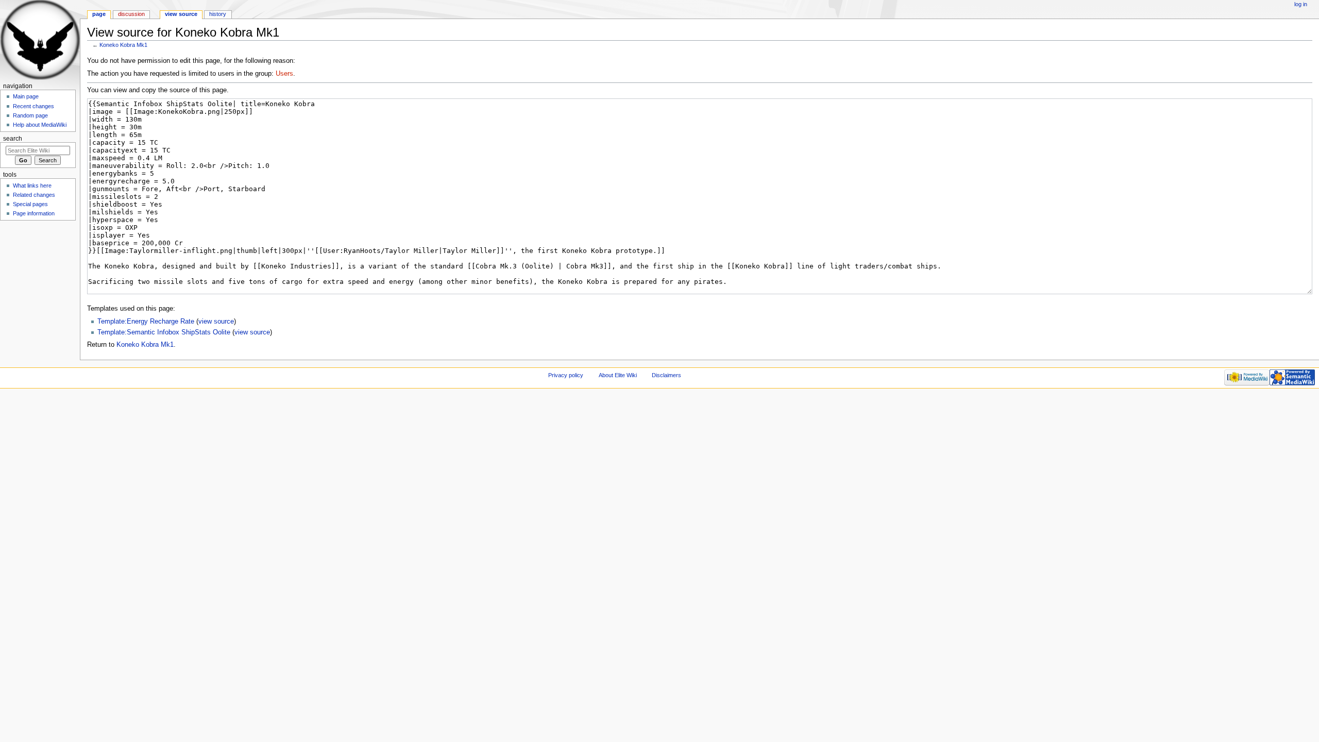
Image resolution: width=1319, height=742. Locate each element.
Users (284, 73)
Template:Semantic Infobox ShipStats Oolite (163, 332)
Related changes (34, 195)
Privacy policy (565, 375)
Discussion (131, 14)
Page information (34, 213)
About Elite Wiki (618, 375)
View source (181, 14)
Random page (30, 115)
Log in (1300, 4)
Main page (26, 96)
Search (12, 139)
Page (99, 14)
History (217, 14)
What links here (32, 185)
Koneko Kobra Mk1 (123, 45)
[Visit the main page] (40, 40)
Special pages (30, 204)
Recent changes (33, 106)
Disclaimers (666, 375)
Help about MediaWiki (39, 125)
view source (216, 321)
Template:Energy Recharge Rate (145, 321)
